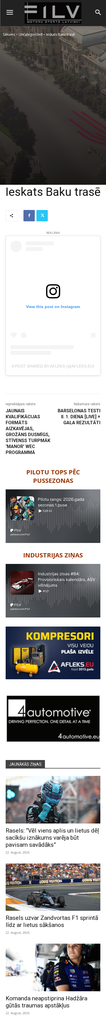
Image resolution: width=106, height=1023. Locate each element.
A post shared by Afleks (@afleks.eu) (53, 366)
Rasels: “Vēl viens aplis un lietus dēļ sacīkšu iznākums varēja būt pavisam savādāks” (52, 837)
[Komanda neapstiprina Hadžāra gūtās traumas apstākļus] (53, 967)
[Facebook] (29, 215)
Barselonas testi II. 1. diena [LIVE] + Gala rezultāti (79, 416)
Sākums (9, 34)
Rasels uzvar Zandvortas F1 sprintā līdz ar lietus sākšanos (52, 921)
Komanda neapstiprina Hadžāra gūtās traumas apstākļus (46, 1002)
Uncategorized (30, 34)
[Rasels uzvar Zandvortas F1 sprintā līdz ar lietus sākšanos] (53, 887)
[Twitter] (42, 215)
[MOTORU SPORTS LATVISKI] (53, 13)
